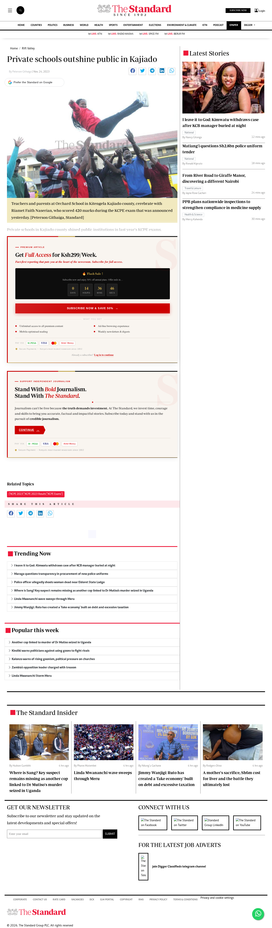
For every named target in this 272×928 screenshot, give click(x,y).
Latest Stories (209, 53)
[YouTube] (249, 823)
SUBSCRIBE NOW (238, 10)
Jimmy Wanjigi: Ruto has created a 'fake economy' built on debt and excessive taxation (166, 778)
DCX (92, 900)
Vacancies (77, 900)
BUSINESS (68, 25)
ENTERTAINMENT (133, 25)
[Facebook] (154, 823)
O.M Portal (107, 900)
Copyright (126, 900)
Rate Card (59, 900)
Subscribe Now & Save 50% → (92, 308)
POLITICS (52, 25)
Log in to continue (104, 355)
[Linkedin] (217, 823)
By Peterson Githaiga (20, 71)
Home (14, 48)
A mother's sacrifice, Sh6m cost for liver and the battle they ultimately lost (231, 778)
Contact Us (40, 900)
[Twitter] (186, 823)
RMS (141, 900)
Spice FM (151, 34)
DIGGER (248, 25)
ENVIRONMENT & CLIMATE (182, 25)
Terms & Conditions (185, 900)
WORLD (84, 25)
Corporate (20, 900)
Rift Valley (28, 48)
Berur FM (176, 34)
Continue (29, 430)
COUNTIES (36, 25)
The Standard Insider (47, 712)
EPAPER (234, 25)
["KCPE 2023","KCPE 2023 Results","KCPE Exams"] (36, 494)
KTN (205, 25)
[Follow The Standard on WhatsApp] (258, 914)
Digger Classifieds (169, 866)
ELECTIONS (155, 25)
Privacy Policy (158, 900)
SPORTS (113, 25)
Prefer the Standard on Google (33, 82)
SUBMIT (110, 834)
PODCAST (218, 25)
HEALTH (98, 25)
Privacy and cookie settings (217, 898)
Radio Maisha (122, 34)
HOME (21, 25)
